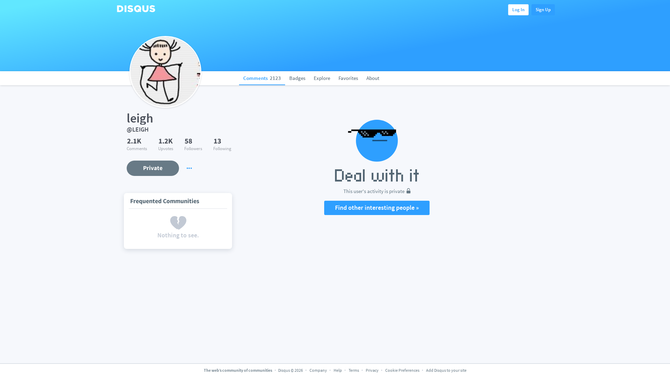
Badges (297, 78)
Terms (354, 370)
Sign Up (543, 10)
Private (153, 168)
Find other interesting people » (377, 208)
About (372, 78)
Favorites (348, 78)
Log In (518, 10)
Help (338, 370)
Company (318, 370)
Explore (322, 78)
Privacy (372, 370)
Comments (262, 78)
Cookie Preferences (402, 370)
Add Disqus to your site (446, 370)
